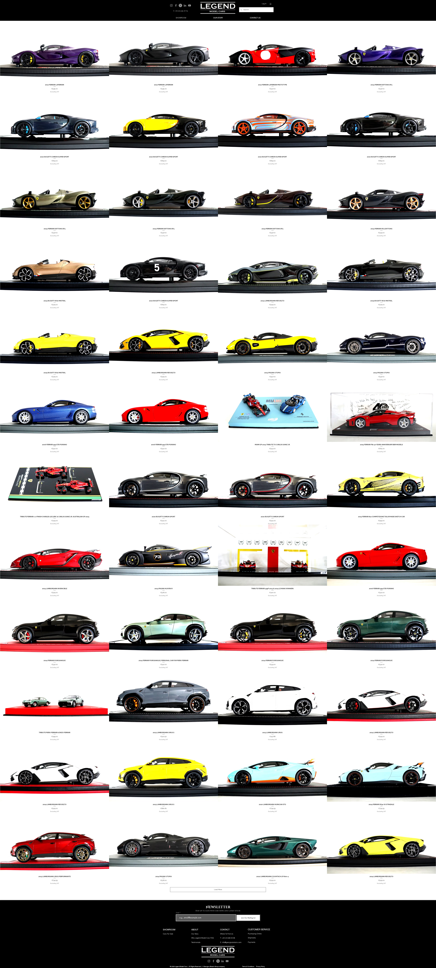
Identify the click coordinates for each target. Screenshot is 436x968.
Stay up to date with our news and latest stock (218, 911)
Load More (218, 889)
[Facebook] (176, 5)
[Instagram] (171, 5)
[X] (180, 5)
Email (177, 912)
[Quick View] (54, 51)
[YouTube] (189, 5)
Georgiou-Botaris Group (211, 966)
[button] (270, 3)
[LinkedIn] (185, 5)
